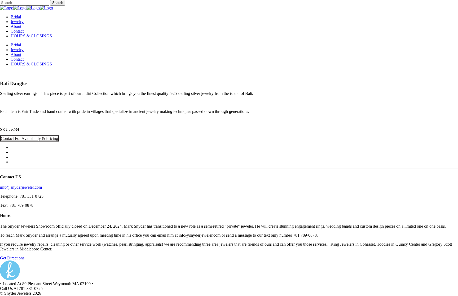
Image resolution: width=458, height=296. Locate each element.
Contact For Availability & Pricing (29, 138)
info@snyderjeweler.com (21, 187)
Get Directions (12, 258)
